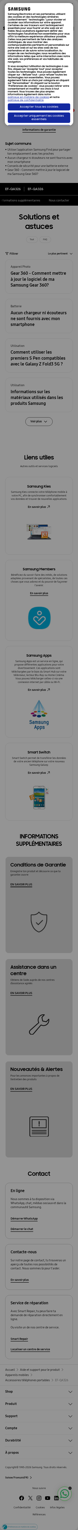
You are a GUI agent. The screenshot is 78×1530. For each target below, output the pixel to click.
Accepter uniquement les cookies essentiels (39, 117)
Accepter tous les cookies (39, 106)
